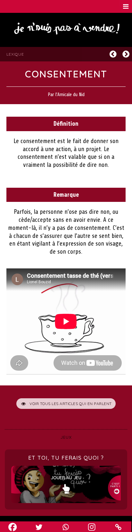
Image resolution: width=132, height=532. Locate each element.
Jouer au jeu (66, 478)
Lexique (15, 54)
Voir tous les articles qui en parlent (70, 403)
